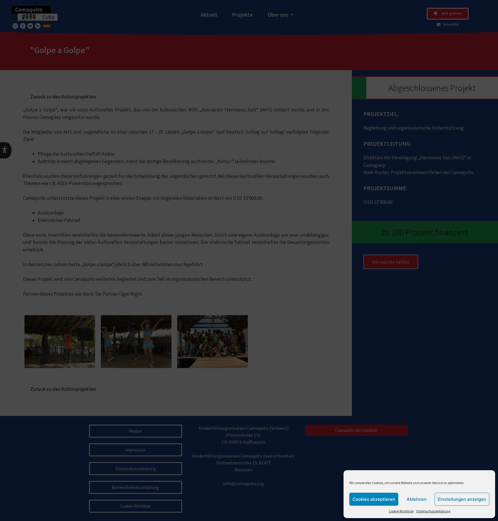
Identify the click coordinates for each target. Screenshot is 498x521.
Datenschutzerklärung (433, 511)
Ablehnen (417, 499)
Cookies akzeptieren (373, 499)
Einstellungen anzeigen (462, 499)
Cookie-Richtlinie (401, 511)
